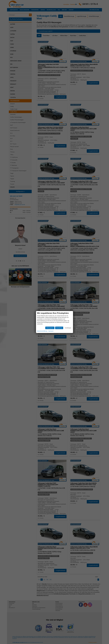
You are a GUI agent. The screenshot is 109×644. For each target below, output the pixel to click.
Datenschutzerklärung (42, 331)
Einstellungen (68, 327)
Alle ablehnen (59, 327)
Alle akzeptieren (49, 327)
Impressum (50, 331)
